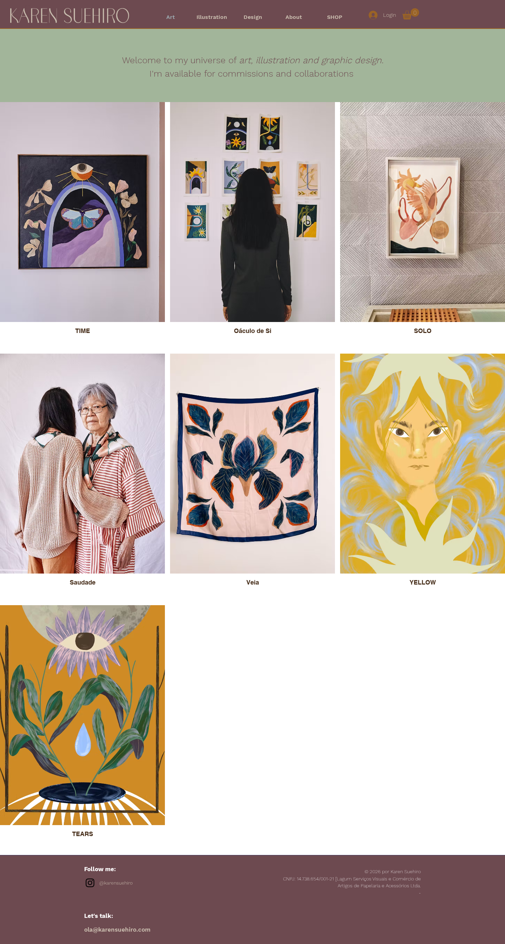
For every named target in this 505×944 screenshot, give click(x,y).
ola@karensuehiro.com (117, 929)
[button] (410, 14)
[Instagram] (90, 883)
